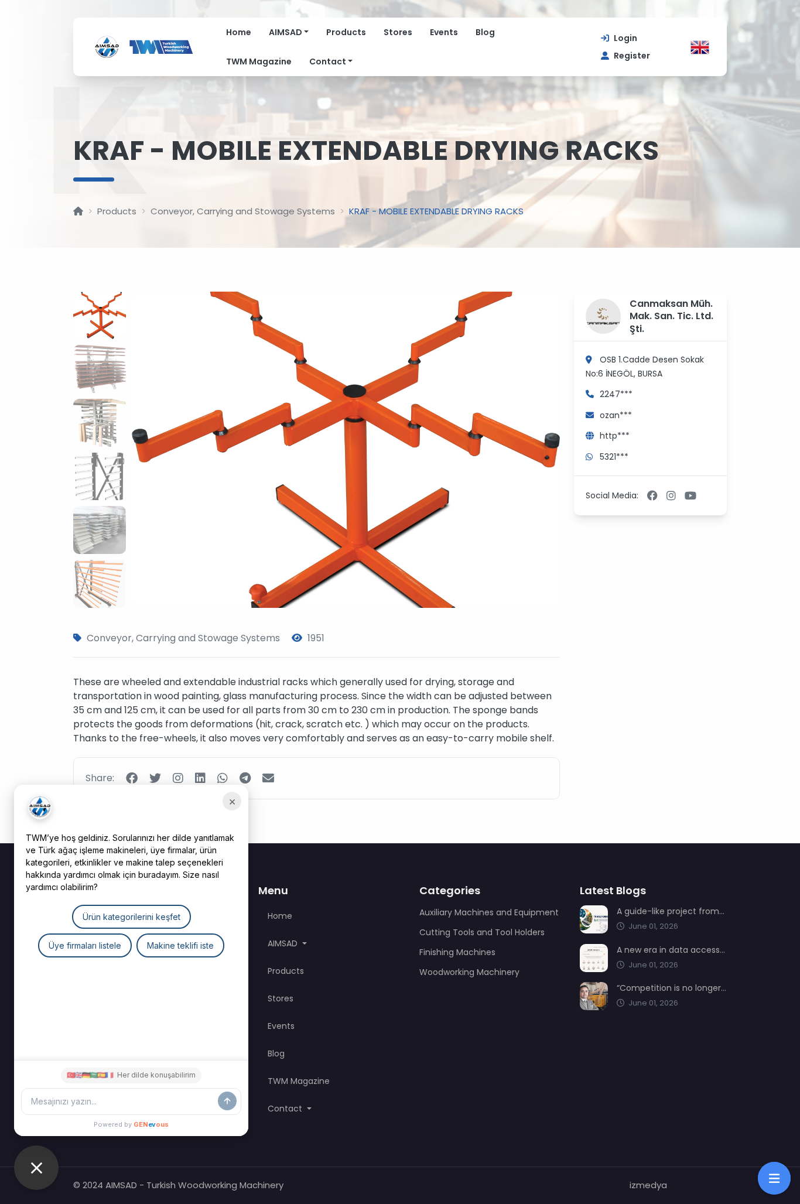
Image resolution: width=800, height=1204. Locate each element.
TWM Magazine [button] (299, 1081)
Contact (327, 61)
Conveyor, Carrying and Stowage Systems (243, 211)
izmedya (648, 1185)
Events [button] (281, 1026)
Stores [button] (280, 998)
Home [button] (280, 916)
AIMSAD (285, 32)
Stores (398, 32)
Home (238, 32)
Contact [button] (286, 1108)
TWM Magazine (259, 61)
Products (346, 32)
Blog (485, 32)
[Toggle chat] (36, 1167)
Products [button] (286, 971)
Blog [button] (276, 1053)
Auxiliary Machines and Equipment (489, 912)
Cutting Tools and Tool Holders (482, 932)
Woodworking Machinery (469, 972)
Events (444, 32)
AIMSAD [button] (284, 943)
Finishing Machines (457, 952)
